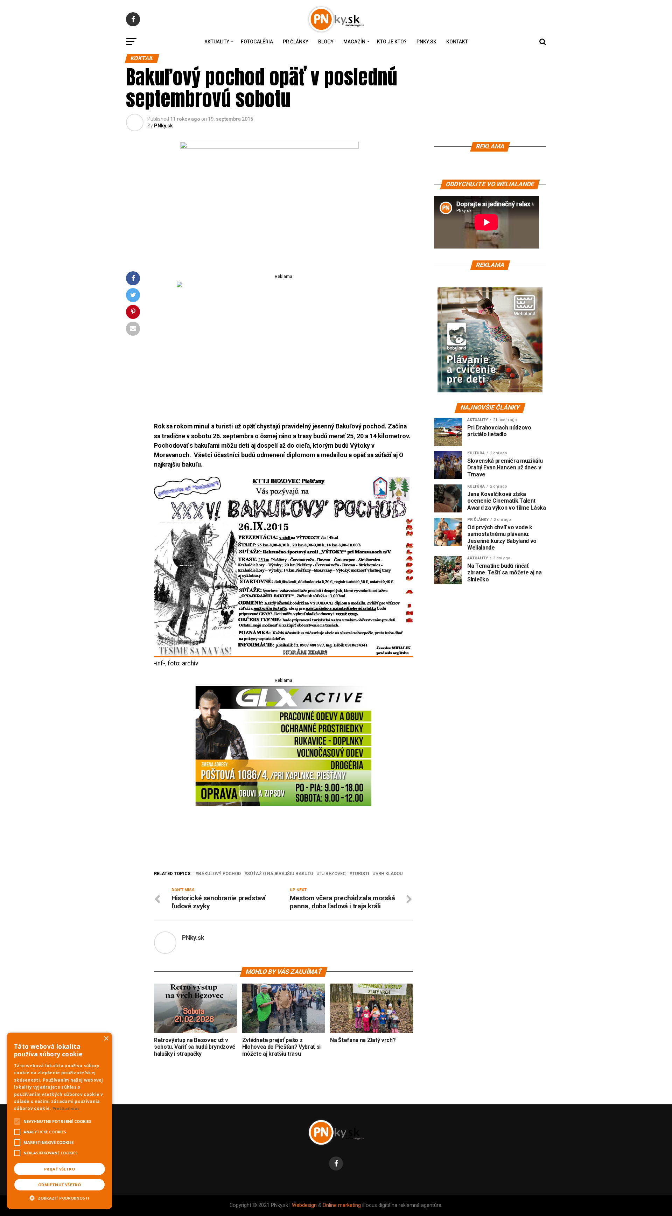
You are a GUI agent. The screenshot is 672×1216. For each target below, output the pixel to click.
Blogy (326, 41)
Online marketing (342, 1205)
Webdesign (304, 1205)
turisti (360, 874)
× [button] (105, 1038)
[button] (59, 1197)
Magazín (354, 41)
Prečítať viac (66, 1108)
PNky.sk (426, 41)
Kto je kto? (392, 41)
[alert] (59, 1121)
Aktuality (216, 41)
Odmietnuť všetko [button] (59, 1184)
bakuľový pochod (219, 874)
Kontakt (457, 41)
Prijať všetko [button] (59, 1169)
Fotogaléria (257, 41)
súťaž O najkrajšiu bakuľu (280, 874)
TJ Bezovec (333, 874)
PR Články (295, 41)
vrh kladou (389, 874)
